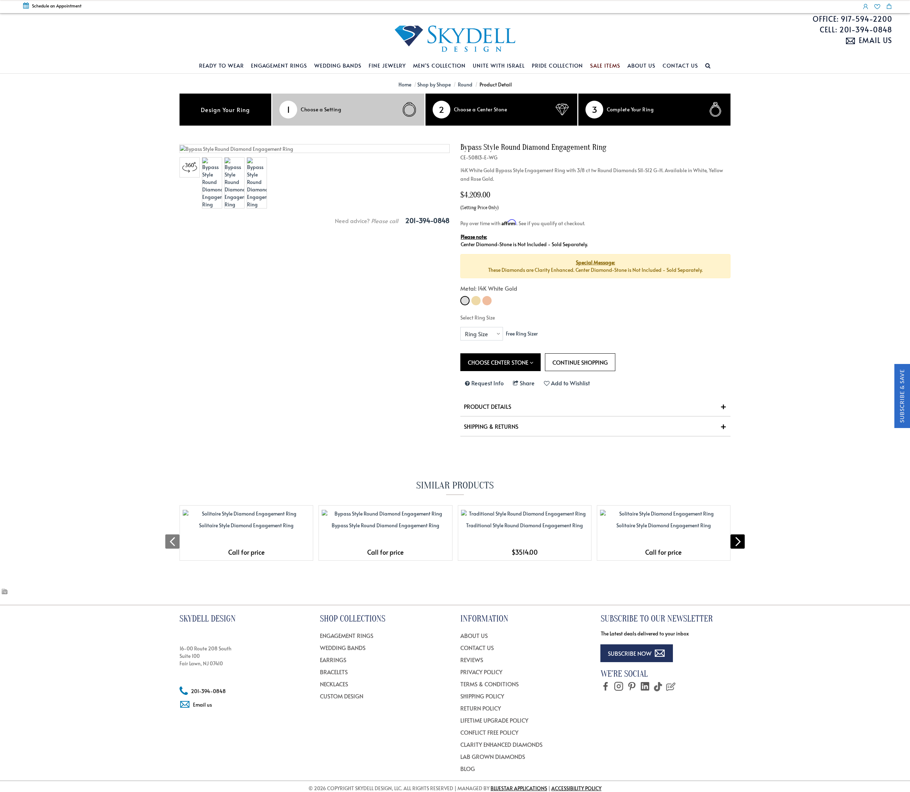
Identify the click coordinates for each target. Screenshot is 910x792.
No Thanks (455, 494)
